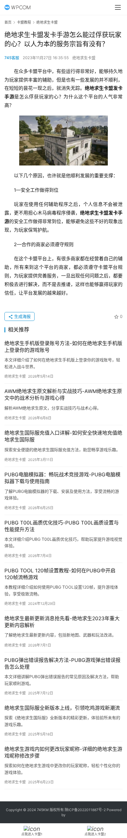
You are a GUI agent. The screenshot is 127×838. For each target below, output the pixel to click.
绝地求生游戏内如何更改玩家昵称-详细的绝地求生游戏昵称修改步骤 (63, 752)
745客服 (11, 57)
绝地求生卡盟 (83, 57)
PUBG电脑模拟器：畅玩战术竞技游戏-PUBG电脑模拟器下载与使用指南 (62, 478)
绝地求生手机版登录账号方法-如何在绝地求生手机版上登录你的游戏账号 (63, 346)
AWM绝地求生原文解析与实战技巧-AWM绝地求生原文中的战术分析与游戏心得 (63, 394)
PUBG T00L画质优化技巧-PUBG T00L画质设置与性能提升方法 (61, 526)
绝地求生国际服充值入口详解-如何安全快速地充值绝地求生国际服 (63, 436)
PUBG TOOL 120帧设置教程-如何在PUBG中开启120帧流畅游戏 (59, 574)
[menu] (118, 7)
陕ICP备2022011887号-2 (85, 810)
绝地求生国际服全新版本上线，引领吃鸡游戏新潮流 (62, 708)
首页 (8, 22)
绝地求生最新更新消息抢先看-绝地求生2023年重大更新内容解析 (62, 621)
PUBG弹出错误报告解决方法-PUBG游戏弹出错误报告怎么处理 (62, 663)
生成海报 (22, 316)
